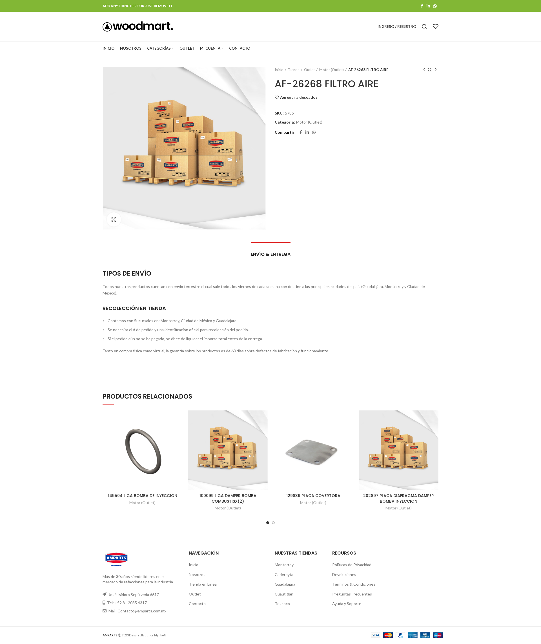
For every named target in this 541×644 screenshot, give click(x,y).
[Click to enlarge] (114, 219)
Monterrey (284, 564)
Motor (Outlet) (331, 69)
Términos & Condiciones (353, 584)
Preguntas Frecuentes (352, 594)
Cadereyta (284, 574)
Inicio (279, 69)
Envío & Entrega (271, 254)
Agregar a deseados (299, 97)
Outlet (309, 69)
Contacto (197, 603)
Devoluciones (344, 574)
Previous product (424, 69)
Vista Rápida (178, 432)
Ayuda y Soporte (346, 603)
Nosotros (197, 574)
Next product (435, 69)
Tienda (294, 69)
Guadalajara (285, 584)
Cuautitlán (284, 594)
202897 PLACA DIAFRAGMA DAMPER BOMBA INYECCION (398, 498)
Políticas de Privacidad (351, 564)
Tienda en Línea (203, 584)
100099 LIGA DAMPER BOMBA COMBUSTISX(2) (227, 498)
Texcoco (282, 603)
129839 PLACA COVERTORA (313, 495)
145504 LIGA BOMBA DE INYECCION (142, 495)
